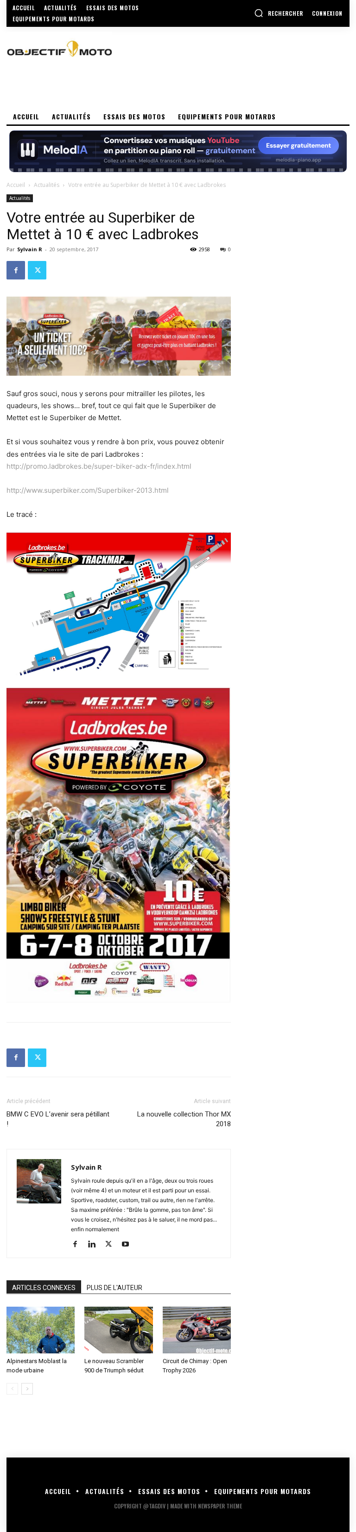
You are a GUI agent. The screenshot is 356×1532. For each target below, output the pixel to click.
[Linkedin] (95, 1244)
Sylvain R (29, 249)
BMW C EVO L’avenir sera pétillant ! (57, 1119)
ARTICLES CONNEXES (44, 1287)
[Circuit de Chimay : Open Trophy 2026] (197, 1330)
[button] (278, 13)
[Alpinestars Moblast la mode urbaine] (40, 1330)
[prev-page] (12, 1389)
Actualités (46, 185)
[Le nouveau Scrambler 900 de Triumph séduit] (118, 1330)
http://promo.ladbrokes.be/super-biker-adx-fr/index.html (98, 466)
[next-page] (27, 1389)
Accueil (15, 185)
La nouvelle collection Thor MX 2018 (184, 1119)
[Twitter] (37, 270)
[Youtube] (128, 1244)
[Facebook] (15, 270)
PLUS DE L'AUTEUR (114, 1287)
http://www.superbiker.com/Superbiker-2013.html (87, 490)
